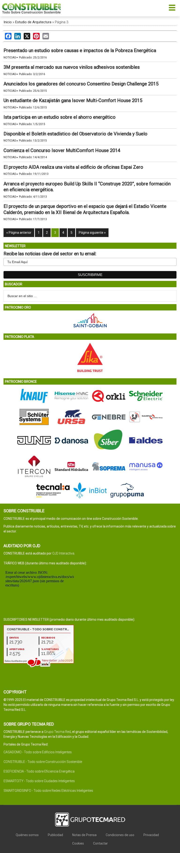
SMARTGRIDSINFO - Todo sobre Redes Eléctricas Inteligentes (48, 790)
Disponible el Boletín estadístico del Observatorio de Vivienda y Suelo (75, 134)
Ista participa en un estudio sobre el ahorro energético (60, 117)
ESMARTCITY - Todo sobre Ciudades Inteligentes (39, 781)
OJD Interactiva (63, 553)
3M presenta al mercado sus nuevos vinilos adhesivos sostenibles (72, 67)
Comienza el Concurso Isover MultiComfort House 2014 (62, 150)
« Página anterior (18, 232)
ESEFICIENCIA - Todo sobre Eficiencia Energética (39, 771)
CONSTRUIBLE (31, 8)
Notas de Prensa (84, 835)
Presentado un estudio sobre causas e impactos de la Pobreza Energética (80, 50)
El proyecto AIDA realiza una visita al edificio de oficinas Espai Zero (73, 167)
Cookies (78, 843)
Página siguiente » (92, 232)
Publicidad (55, 835)
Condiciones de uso (120, 835)
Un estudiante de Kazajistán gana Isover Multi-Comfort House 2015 (73, 100)
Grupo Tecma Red (57, 732)
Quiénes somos (27, 835)
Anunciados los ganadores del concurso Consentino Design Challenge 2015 (81, 84)
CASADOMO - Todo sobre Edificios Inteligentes (38, 752)
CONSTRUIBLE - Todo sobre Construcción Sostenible (43, 762)
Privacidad (151, 835)
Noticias (10, 57)
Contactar (100, 843)
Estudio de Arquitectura (33, 22)
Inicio (8, 22)
